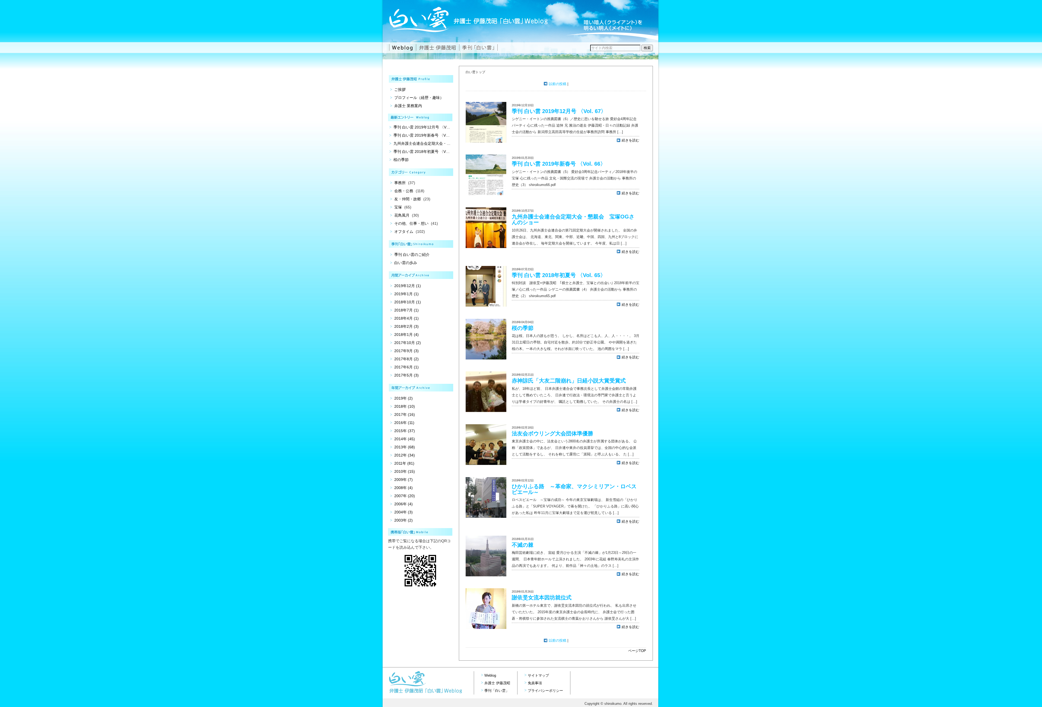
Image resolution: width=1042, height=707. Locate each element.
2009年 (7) (403, 479)
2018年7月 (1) (406, 310)
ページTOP (637, 651)
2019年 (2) (403, 398)
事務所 (400, 183)
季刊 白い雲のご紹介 (412, 254)
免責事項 (535, 683)
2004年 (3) (403, 512)
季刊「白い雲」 (496, 691)
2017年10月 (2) (407, 342)
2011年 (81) (404, 463)
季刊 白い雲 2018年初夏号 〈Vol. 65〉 (559, 275)
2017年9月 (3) (406, 351)
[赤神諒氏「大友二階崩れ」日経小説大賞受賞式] (486, 411)
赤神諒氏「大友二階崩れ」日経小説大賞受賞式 (569, 381)
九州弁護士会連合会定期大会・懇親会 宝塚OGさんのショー (573, 219)
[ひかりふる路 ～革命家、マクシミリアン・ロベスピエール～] (486, 517)
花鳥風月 (401, 215)
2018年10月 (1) (407, 302)
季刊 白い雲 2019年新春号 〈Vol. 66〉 (559, 164)
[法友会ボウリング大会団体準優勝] (486, 464)
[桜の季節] (486, 358)
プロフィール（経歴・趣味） (419, 97)
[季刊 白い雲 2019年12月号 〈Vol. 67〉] (486, 141)
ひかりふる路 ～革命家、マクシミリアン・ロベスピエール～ (574, 489)
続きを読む (630, 140)
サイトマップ (538, 675)
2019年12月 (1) (407, 286)
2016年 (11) (404, 422)
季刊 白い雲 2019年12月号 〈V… (421, 127)
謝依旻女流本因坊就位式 (541, 597)
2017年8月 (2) (406, 359)
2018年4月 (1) (406, 318)
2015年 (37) (404, 431)
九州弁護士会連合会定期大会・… (421, 143)
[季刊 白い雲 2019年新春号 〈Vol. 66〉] (486, 194)
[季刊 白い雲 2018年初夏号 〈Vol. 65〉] (486, 305)
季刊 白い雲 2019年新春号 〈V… (421, 135)
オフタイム (403, 231)
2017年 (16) (404, 414)
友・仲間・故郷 (407, 199)
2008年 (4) (403, 488)
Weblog (490, 675)
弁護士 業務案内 (408, 106)
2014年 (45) (404, 439)
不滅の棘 (522, 545)
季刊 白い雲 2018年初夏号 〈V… (421, 151)
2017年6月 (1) (406, 367)
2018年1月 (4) (406, 334)
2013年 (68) (404, 447)
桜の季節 (522, 328)
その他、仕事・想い (411, 223)
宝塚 (398, 207)
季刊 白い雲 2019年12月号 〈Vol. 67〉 (559, 111)
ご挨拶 (400, 89)
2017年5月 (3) (406, 375)
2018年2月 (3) (406, 326)
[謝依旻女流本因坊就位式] (486, 628)
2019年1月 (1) (406, 294)
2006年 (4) (403, 504)
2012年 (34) (404, 455)
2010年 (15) (404, 471)
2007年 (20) (404, 496)
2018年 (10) (404, 406)
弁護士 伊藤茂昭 (497, 683)
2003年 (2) (403, 520)
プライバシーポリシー (545, 691)
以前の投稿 (557, 84)
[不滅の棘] (486, 575)
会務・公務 (403, 191)
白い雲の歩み (405, 263)
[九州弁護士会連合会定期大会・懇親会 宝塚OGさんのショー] (486, 247)
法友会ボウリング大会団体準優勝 (552, 433)
